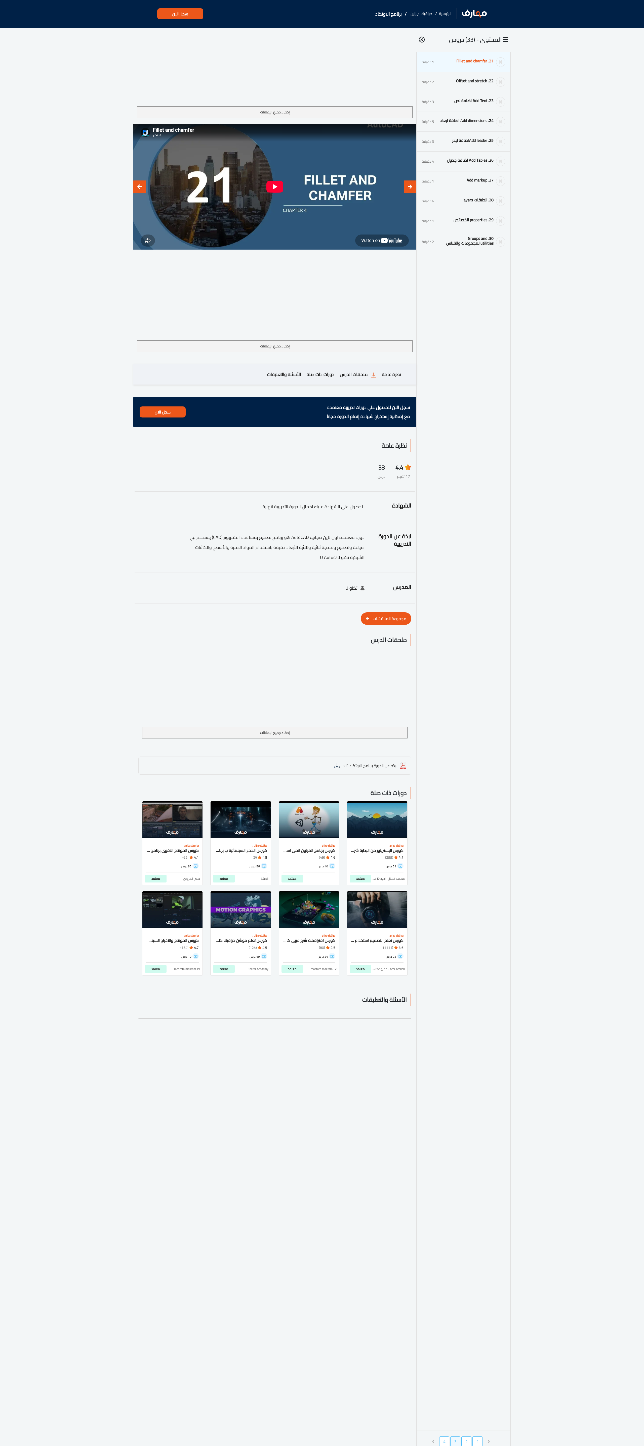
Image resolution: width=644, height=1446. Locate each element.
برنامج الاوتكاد (388, 14)
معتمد (360, 878)
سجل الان (180, 14)
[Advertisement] (275, 69)
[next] (139, 186)
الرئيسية (445, 13)
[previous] (410, 186)
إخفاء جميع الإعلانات (275, 112)
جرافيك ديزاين (421, 13)
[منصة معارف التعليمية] (474, 14)
